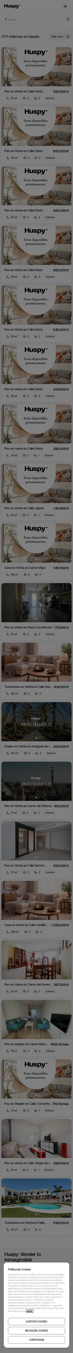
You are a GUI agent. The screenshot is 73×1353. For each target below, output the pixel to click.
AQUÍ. (30, 1311)
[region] (36, 1305)
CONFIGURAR (36, 1339)
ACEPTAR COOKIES (36, 1321)
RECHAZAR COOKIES (36, 1330)
